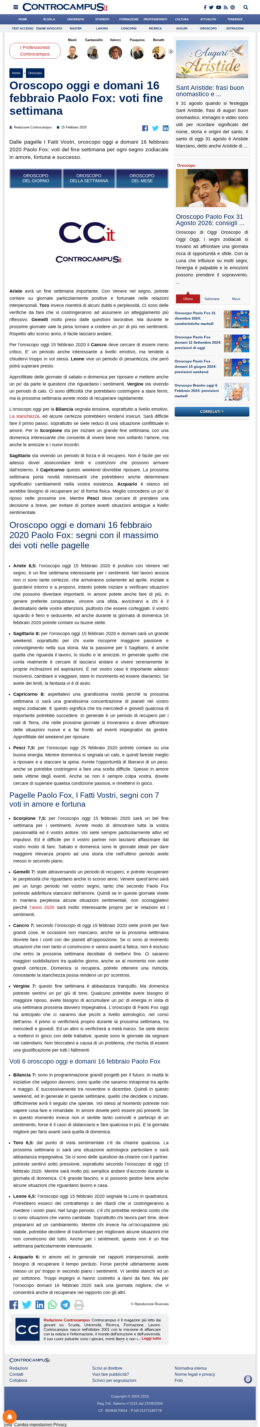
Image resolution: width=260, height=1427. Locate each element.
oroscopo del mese (141, 178)
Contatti (16, 1374)
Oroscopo (208, 28)
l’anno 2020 (42, 907)
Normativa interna (191, 1368)
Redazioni (18, 1368)
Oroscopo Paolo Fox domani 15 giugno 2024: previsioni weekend (196, 366)
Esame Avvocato (49, 28)
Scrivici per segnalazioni (114, 1381)
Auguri (181, 28)
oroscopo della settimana (89, 178)
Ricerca (155, 28)
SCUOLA (49, 19)
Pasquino (137, 40)
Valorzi (115, 40)
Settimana (211, 299)
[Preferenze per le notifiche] (10, 1417)
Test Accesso (23, 28)
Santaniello (94, 40)
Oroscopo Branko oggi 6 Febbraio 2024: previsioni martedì (197, 390)
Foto (179, 1381)
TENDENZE (235, 19)
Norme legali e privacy (195, 1374)
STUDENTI (102, 19)
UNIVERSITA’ (75, 19)
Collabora (18, 1381)
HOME (23, 19)
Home (16, 73)
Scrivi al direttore (107, 1368)
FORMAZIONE (128, 19)
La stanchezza (24, 416)
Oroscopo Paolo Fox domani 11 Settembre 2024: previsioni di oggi (198, 342)
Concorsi (128, 28)
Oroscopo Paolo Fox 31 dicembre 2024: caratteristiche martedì (195, 318)
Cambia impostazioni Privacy (40, 1424)
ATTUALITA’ (208, 19)
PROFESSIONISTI (155, 19)
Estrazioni (234, 28)
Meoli (72, 40)
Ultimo (188, 299)
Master (76, 28)
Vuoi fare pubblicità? (110, 1374)
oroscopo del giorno (36, 178)
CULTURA (182, 19)
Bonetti (159, 40)
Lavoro (102, 28)
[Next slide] (171, 51)
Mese (236, 299)
